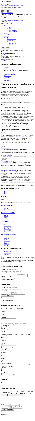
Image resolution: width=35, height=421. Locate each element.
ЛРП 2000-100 (8, 231)
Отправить (11, 279)
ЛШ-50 (6, 216)
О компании (7, 76)
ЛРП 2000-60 (7, 229)
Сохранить (10, 395)
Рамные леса (10, 40)
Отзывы (6, 79)
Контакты (6, 36)
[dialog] (17, 271)
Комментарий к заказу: (7, 276)
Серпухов (3, 5)
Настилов (3, 317)
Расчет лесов (7, 251)
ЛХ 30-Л (6, 238)
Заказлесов (2, 11)
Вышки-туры (10, 44)
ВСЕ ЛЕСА (7, 37)
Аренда (6, 33)
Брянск (21, 5)
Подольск (16, 5)
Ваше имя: (3, 269)
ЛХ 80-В (6, 244)
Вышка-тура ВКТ (12, 31)
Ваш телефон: (4, 271)
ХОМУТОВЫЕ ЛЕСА (8, 235)
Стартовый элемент (6, 363)
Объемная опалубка (12, 30)
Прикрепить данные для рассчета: (10, 278)
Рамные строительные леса (8, 170)
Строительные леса (9, 74)
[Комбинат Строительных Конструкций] (7, 13)
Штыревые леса (11, 43)
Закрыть (3, 279)
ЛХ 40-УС (7, 241)
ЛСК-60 (9, 27)
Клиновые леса (8, 26)
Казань (12, 5)
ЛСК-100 (9, 28)
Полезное (6, 34)
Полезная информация (10, 69)
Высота (3, 311)
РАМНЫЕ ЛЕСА (7, 221)
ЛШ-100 (6, 217)
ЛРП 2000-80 (7, 230)
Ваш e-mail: (4, 273)
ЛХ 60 (5, 242)
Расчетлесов (7, 11)
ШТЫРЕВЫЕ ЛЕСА (8, 213)
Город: (2, 404)
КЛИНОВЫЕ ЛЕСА (8, 205)
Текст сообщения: (5, 294)
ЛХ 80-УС (7, 245)
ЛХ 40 (5, 239)
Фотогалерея (7, 80)
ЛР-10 (5, 224)
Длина (2, 314)
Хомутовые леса (11, 41)
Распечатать (19, 395)
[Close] (1, 263)
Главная (6, 67)
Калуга (8, 5)
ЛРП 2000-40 (7, 227)
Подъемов (3, 320)
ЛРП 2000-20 (7, 226)
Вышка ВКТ (20, 308)
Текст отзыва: (4, 408)
